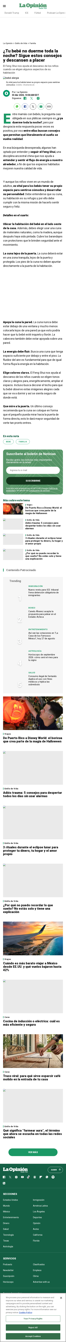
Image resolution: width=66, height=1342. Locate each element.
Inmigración (35, 586)
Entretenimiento (38, 629)
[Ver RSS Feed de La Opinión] (4, 1183)
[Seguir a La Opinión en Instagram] (38, 98)
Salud (31, 672)
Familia (33, 43)
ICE (26, 13)
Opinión (36, 1223)
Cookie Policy (25, 1312)
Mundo (6, 1206)
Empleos (37, 1270)
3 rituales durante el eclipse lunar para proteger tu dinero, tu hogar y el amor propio (44, 541)
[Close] (61, 1297)
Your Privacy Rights (33, 1318)
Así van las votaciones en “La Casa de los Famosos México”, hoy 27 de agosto (43, 636)
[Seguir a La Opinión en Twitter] (31, 98)
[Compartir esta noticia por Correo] (41, 106)
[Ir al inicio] (15, 1170)
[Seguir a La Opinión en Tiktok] (28, 1177)
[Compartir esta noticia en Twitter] (33, 106)
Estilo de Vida (21, 43)
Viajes (29, 505)
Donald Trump (12, 13)
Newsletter (8, 1270)
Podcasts (7, 1264)
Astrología (34, 651)
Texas (6, 1240)
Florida (36, 1240)
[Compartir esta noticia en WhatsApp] (17, 106)
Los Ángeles (39, 1211)
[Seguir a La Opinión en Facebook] (24, 98)
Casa (7, 1017)
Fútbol (38, 13)
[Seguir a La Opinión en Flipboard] (41, 1177)
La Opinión (8, 43)
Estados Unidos (10, 1200)
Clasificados (39, 1264)
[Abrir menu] (4, 6)
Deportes (37, 1217)
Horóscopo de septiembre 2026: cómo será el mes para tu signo (43, 657)
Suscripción (8, 1276)
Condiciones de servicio (39, 491)
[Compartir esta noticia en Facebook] (25, 106)
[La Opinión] (33, 6)
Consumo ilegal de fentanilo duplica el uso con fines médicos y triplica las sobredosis (42, 680)
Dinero (6, 1223)
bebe (8, 442)
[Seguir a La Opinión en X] (10, 1177)
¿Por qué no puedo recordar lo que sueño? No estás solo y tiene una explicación (43, 556)
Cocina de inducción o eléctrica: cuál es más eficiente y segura (31, 1022)
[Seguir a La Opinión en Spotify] (53, 1177)
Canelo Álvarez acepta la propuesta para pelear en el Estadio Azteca (42, 614)
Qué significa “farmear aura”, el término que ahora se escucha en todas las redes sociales (32, 1134)
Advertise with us (41, 1282)
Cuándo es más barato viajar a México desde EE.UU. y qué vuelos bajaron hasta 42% (32, 966)
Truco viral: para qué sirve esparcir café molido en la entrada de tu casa (31, 1077)
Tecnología (8, 1235)
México (6, 1211)
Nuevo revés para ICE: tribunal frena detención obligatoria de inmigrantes (43, 592)
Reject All (33, 1327)
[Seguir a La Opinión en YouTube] (22, 1177)
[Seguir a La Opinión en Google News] (35, 1177)
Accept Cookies (33, 1336)
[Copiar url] (49, 106)
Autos (36, 1229)
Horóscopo (8, 1282)
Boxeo (31, 608)
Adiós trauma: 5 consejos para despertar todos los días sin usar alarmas (43, 526)
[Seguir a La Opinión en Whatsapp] (47, 1177)
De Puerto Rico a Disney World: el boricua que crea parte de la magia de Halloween (43, 510)
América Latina (40, 1206)
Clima (36, 1276)
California (37, 1235)
